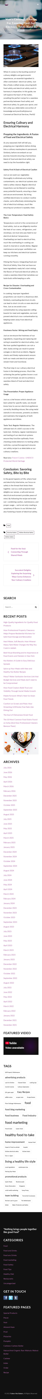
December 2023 (10, 908)
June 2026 (8, 772)
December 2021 (10, 1020)
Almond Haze (9, 1327)
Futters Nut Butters (16, 1393)
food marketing (16, 1122)
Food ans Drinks (10, 1255)
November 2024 (10, 857)
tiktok (7, 1205)
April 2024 (8, 889)
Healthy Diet (9, 1274)
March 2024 (9, 894)
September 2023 (10, 922)
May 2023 (8, 941)
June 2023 (8, 936)
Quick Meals (8, 1182)
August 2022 (9, 983)
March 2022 (9, 1006)
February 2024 (9, 899)
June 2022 (8, 992)
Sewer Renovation (10, 1186)
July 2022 (7, 988)
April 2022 (8, 1002)
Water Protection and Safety (20, 1205)
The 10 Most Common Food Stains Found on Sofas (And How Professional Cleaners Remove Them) (21, 723)
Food (8, 525)
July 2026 (7, 768)
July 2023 (7, 931)
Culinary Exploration (23, 1087)
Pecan (6, 1318)
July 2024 (7, 875)
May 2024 (8, 885)
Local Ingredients (10, 1167)
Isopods (25, 1147)
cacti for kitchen (9, 1082)
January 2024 (9, 903)
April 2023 (8, 945)
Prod (5, 1332)
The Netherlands (26, 1200)
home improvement (15, 1142)
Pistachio (7, 1336)
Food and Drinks (10, 1251)
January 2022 (9, 1016)
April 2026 (8, 782)
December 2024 (10, 852)
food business (12, 1116)
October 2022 (9, 973)
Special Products (10, 1313)
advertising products (15, 1077)
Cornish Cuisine (9, 1087)
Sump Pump (25, 1190)
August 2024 (9, 871)
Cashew (7, 1358)
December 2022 (10, 964)
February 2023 (9, 955)
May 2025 (8, 828)
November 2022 (10, 969)
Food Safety (8, 1265)
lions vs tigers (9, 1155)
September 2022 (10, 978)
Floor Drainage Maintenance (13, 1103)
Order (6, 1368)
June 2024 (8, 880)
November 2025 (10, 800)
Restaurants (8, 1279)
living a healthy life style (20, 1161)
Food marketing (10, 1260)
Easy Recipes (23, 1092)
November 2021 (10, 1025)
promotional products (15, 1177)
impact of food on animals (12, 1147)
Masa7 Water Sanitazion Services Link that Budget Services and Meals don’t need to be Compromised (21, 680)
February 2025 (9, 843)
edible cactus (8, 1097)
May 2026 (8, 777)
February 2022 (9, 1011)
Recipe (6, 1373)
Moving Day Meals (10, 1171)
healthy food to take (19, 1135)
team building (12, 1196)
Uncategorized (9, 1283)
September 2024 (10, 866)
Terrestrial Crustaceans (28, 1196)
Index (6, 1363)
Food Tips (7, 1269)
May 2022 (8, 997)
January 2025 (9, 847)
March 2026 (9, 786)
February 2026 (9, 791)
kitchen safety (9, 537)
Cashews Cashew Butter (13, 1346)
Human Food (31, 1142)
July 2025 (7, 819)
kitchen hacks (26, 1151)
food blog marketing (15, 1110)
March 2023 (9, 950)
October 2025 (9, 805)
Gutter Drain (19, 1128)
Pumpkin (7, 1341)
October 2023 (9, 917)
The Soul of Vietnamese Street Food (18, 715)
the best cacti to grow (11, 1200)
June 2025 (8, 824)
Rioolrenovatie (20, 1182)
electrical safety (12, 532)
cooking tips (33, 1082)
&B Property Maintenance (12, 1072)
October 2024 (9, 861)
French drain (8, 1128)
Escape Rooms (31, 1097)
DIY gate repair (9, 1092)
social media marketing (11, 1190)
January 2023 (9, 959)
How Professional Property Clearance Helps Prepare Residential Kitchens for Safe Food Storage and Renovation (19, 633)
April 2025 (8, 833)
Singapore (22, 1186)
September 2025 (10, 810)
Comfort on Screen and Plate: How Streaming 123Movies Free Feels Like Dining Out (19, 707)
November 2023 (10, 913)
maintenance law (23, 1167)
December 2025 (10, 796)
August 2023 (9, 927)
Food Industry (29, 1116)
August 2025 (9, 814)
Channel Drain (22, 1082)
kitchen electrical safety (26, 532)
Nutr (5, 1322)
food (28, 1103)
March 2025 (9, 838)
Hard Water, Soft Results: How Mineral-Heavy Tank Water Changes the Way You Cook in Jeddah (20, 645)
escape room (19, 1097)
